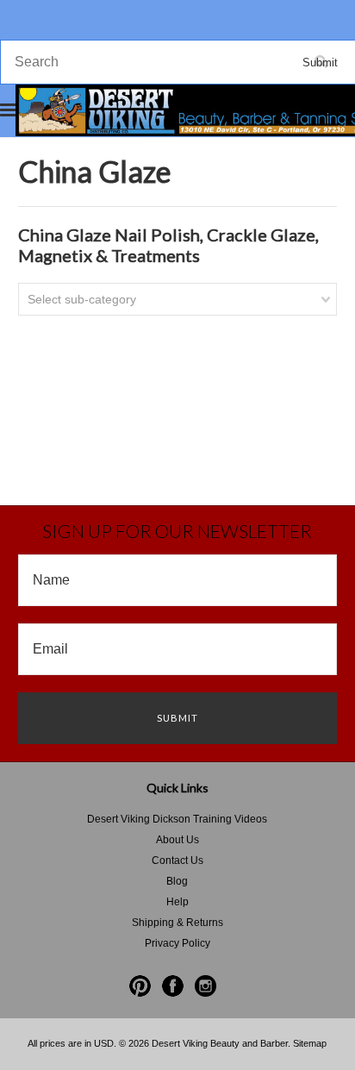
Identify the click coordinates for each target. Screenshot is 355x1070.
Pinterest (140, 986)
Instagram (205, 986)
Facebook (173, 986)
